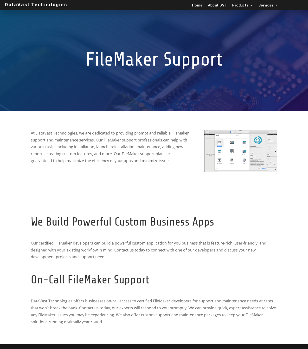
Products (240, 5)
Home (197, 5)
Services (266, 5)
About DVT (217, 5)
